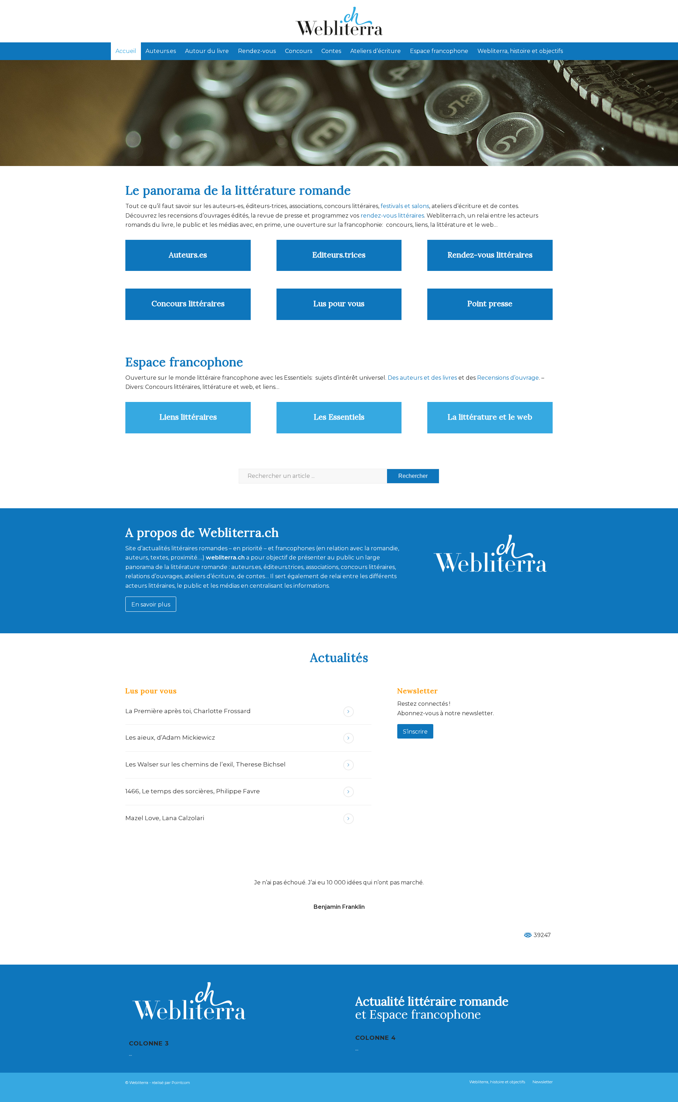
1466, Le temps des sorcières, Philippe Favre (192, 791)
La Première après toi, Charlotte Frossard (188, 711)
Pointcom (181, 1082)
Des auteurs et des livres (421, 377)
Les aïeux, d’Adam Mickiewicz (170, 737)
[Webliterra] (339, 21)
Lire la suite (348, 711)
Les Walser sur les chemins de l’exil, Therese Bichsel (205, 764)
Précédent (141, 888)
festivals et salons (405, 206)
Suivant (536, 888)
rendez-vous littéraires (392, 215)
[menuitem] (126, 51)
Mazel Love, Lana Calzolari (164, 818)
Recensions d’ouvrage (508, 377)
